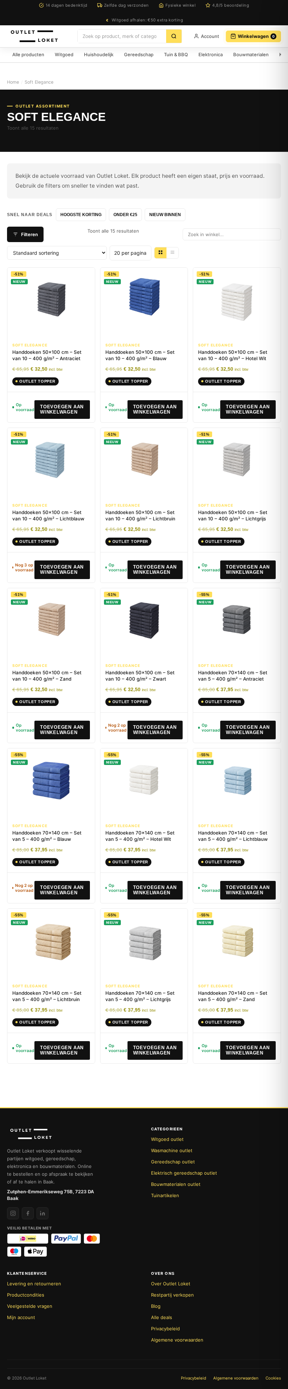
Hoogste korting (81, 214)
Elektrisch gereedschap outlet (184, 1173)
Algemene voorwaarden (177, 1340)
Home (13, 82)
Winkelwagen (256, 36)
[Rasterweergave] (160, 252)
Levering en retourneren (34, 1283)
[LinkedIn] (42, 1213)
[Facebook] (28, 1213)
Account (210, 36)
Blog (156, 1306)
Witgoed (64, 54)
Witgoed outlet (167, 1139)
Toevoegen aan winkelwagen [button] (62, 409)
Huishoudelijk (98, 54)
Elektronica (210, 54)
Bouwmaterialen (251, 54)
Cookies (273, 1378)
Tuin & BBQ (176, 54)
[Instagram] (13, 1213)
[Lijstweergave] (172, 252)
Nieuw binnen (165, 214)
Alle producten (28, 54)
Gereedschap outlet (173, 1161)
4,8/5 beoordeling (230, 5)
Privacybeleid (165, 1328)
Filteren (29, 234)
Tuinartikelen (165, 1195)
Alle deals (161, 1317)
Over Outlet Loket (170, 1283)
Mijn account (21, 1317)
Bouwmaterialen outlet (176, 1184)
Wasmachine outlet (171, 1150)
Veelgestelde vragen (29, 1306)
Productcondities (25, 1295)
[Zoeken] (174, 36)
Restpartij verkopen (172, 1295)
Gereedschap (138, 54)
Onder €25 (125, 214)
